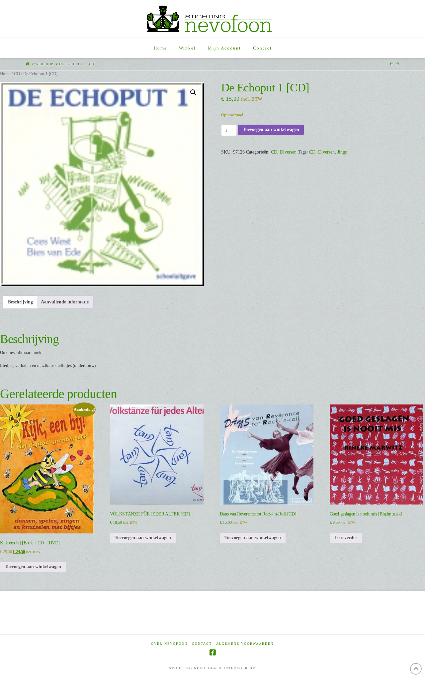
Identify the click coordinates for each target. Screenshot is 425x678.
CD (17, 73)
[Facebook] (212, 652)
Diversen (288, 152)
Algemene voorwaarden (245, 643)
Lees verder (345, 537)
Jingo (342, 152)
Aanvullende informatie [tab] (65, 301)
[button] (193, 92)
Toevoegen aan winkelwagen (271, 129)
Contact (202, 643)
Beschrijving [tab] (20, 301)
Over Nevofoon (169, 643)
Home (5, 73)
